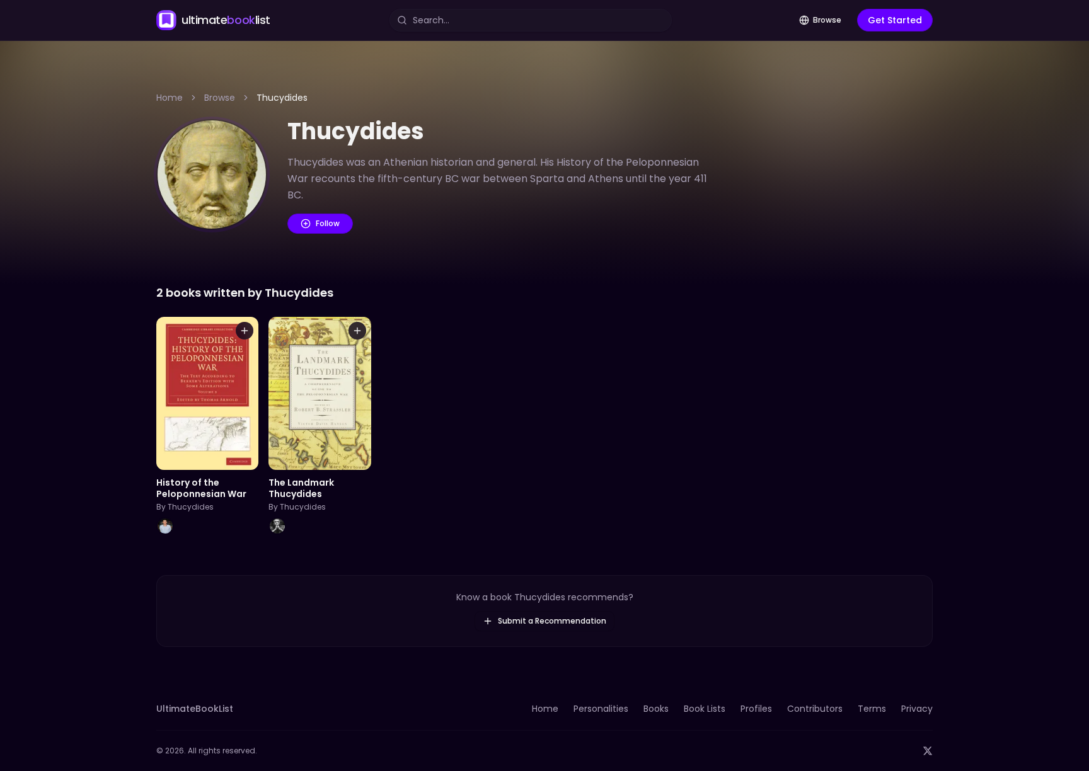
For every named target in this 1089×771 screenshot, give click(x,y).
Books (656, 708)
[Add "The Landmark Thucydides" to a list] (357, 331)
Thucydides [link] (282, 97)
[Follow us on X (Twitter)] (928, 751)
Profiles (756, 708)
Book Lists (704, 708)
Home (169, 97)
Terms (872, 708)
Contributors (815, 708)
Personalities (600, 708)
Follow (328, 223)
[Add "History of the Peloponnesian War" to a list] (244, 331)
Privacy (917, 708)
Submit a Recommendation (552, 620)
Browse (827, 19)
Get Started (895, 20)
